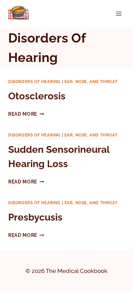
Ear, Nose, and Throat (91, 81)
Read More (26, 114)
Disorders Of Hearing (34, 81)
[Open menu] (118, 13)
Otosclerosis (36, 96)
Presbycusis (35, 217)
